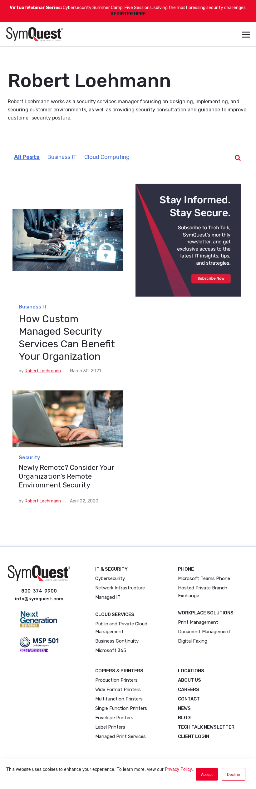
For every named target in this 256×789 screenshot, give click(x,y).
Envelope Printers (114, 717)
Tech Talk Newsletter (206, 727)
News (184, 708)
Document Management (204, 631)
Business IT (62, 157)
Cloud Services (114, 614)
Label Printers (110, 727)
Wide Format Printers (118, 689)
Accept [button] (207, 774)
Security (29, 458)
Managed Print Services (120, 736)
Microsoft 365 (110, 650)
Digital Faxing (192, 641)
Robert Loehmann (43, 371)
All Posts (27, 157)
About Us (189, 680)
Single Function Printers (121, 708)
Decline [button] (233, 774)
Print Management (198, 622)
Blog (184, 717)
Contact (189, 699)
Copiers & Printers (119, 671)
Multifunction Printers (119, 699)
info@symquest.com (39, 599)
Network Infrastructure (120, 588)
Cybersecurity (110, 578)
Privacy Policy (178, 769)
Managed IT (108, 597)
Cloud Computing (107, 157)
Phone (186, 569)
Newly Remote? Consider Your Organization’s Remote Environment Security (66, 476)
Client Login (193, 736)
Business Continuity (117, 641)
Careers (188, 689)
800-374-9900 (39, 591)
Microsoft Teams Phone (204, 578)
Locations (191, 671)
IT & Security (111, 569)
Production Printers (116, 680)
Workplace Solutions (206, 613)
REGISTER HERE (128, 14)
